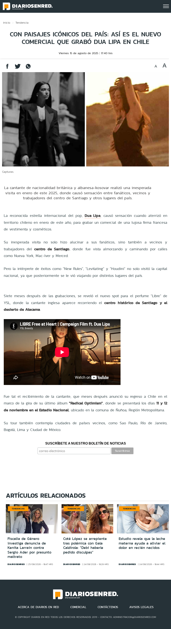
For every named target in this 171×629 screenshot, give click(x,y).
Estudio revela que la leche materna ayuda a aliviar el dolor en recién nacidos (142, 543)
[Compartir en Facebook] (7, 68)
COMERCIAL (78, 607)
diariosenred (16, 564)
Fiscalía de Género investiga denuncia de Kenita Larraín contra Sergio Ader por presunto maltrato (29, 547)
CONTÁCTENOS (108, 607)
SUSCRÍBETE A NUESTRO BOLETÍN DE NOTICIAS (85, 443)
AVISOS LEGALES (141, 607)
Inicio (6, 22)
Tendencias (18, 508)
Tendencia (22, 22)
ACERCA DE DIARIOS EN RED (38, 607)
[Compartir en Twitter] (18, 68)
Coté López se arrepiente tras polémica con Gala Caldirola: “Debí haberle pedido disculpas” (85, 545)
